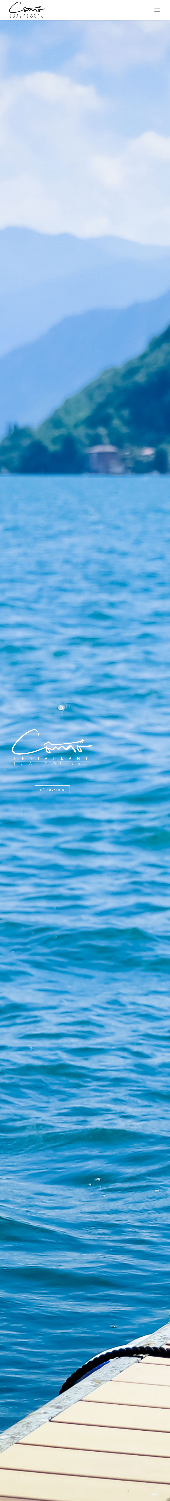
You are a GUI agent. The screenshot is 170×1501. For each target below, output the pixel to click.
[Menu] (157, 10)
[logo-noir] (27, 10)
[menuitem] (157, 10)
